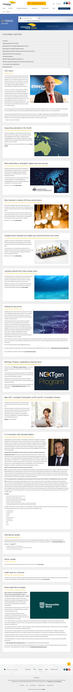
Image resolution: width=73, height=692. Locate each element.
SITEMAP (43, 689)
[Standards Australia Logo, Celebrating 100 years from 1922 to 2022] (15, 3)
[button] (37, 3)
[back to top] (68, 664)
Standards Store (50, 681)
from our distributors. (58, 681)
